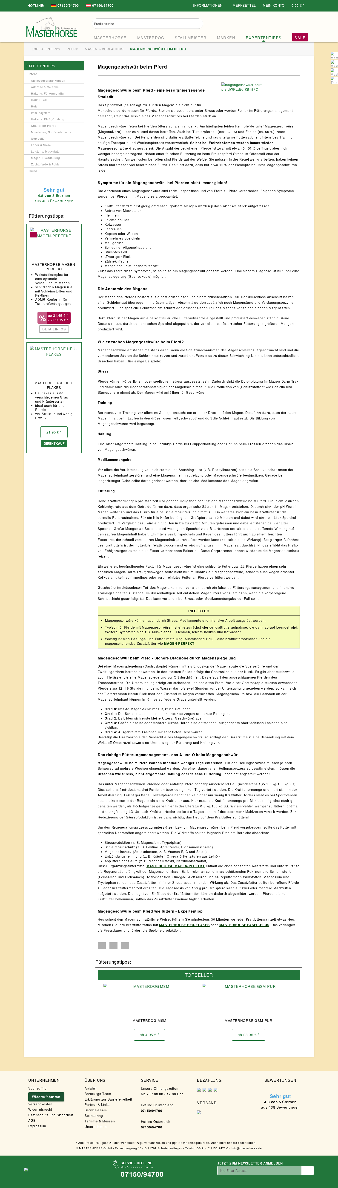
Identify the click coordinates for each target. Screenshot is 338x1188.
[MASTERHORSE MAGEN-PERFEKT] (54, 244)
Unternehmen (96, 1126)
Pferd (33, 74)
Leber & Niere (41, 145)
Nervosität (38, 138)
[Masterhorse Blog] (334, 72)
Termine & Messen (100, 1121)
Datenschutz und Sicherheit (50, 1115)
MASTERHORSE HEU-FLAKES (54, 385)
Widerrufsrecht (40, 1109)
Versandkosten (40, 1104)
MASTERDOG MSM (149, 1020)
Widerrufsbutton (46, 1096)
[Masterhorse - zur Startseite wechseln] (51, 25)
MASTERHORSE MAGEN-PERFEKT (54, 266)
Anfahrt (91, 1088)
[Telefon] (334, 80)
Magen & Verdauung (45, 158)
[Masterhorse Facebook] (334, 55)
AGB (31, 1120)
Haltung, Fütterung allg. (48, 93)
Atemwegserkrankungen (48, 80)
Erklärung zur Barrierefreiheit (108, 1099)
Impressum (37, 1126)
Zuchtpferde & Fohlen (46, 164)
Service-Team (96, 1110)
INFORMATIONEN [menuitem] (208, 5)
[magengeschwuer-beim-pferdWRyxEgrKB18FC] (259, 87)
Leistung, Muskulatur (46, 151)
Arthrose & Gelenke (45, 87)
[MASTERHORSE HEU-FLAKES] (54, 362)
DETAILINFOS (54, 329)
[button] (102, 945)
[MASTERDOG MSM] (149, 1000)
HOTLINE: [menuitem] (36, 5)
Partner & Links (97, 1104)
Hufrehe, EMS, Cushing (47, 119)
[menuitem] (65, 6)
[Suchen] (196, 23)
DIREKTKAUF (54, 443)
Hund (33, 171)
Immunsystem (40, 113)
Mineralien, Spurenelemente (51, 132)
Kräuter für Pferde (43, 125)
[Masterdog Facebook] (334, 63)
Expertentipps (40, 66)
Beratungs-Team (98, 1093)
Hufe (34, 106)
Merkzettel (244, 5)
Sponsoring (37, 1088)
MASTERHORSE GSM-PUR (248, 1020)
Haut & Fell (39, 100)
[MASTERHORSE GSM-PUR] (249, 1000)
